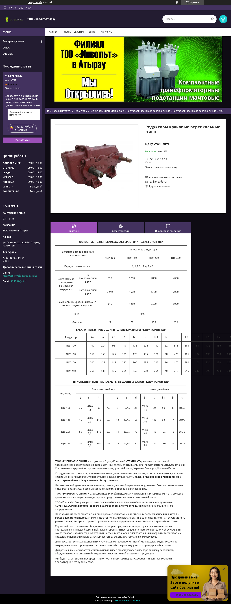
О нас (92, 31)
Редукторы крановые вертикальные (148, 110)
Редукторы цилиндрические (107, 110)
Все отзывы (23, 140)
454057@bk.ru (19, 281)
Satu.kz (132, 597)
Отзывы (8, 53)
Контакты (106, 31)
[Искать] (212, 19)
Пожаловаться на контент (128, 600)
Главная (52, 31)
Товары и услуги (72, 31)
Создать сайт (35, 2)
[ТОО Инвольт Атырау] (14, 18)
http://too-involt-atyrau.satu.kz (20, 275)
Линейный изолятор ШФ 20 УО (21, 114)
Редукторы (80, 110)
